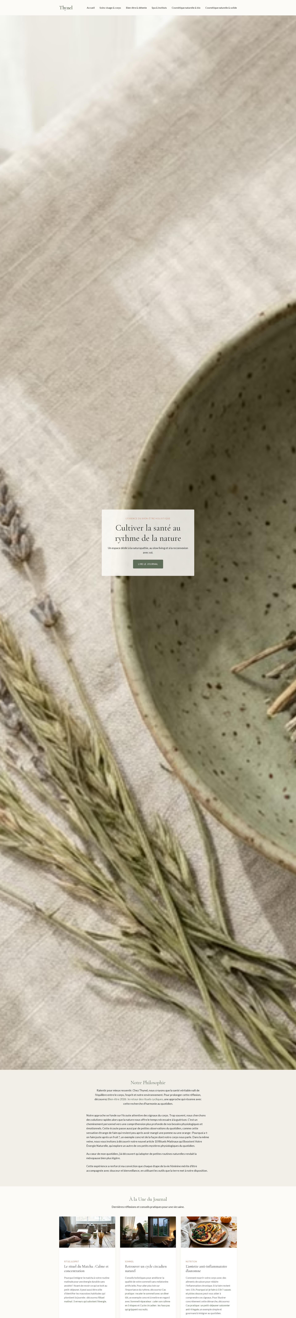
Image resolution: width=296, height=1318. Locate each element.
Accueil (91, 7)
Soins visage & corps (110, 7)
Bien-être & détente (136, 7)
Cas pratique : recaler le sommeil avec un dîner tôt (147, 1293)
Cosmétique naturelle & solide (221, 7)
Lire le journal (148, 564)
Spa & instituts (159, 7)
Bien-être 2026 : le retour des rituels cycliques (135, 1099)
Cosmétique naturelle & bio (186, 7)
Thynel (65, 8)
